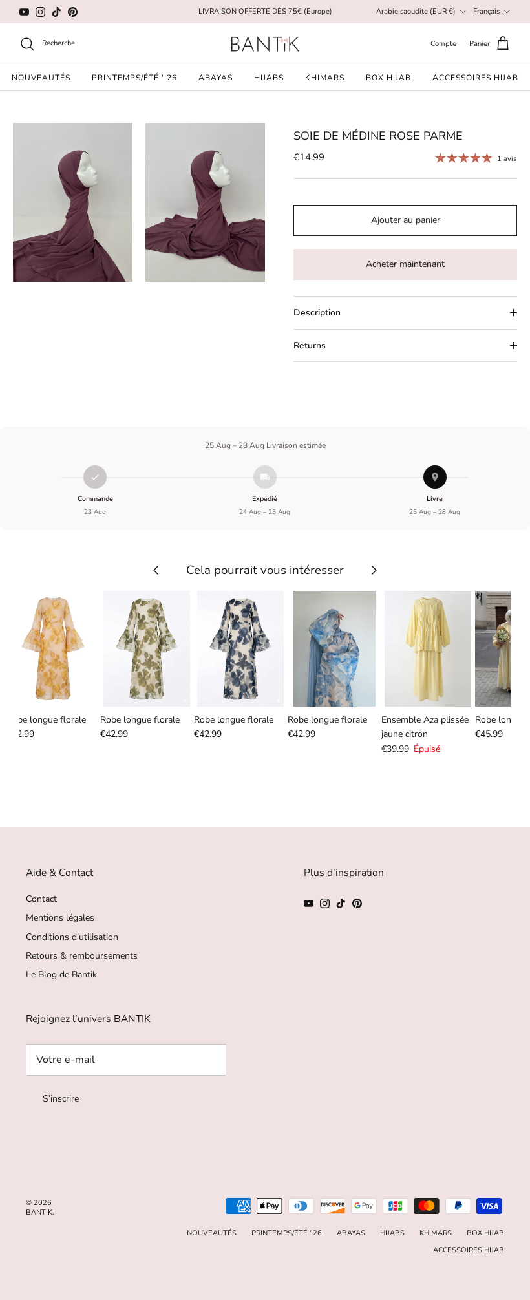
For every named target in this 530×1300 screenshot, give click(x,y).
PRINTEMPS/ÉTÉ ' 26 (134, 77)
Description (317, 312)
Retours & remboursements (82, 956)
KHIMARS (324, 77)
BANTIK (39, 1212)
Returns (309, 345)
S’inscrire (61, 1098)
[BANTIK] (265, 44)
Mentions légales (60, 917)
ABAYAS (215, 77)
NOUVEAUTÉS (41, 77)
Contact (41, 899)
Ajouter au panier (405, 220)
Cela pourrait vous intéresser (265, 570)
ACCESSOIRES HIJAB (475, 77)
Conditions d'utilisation (72, 937)
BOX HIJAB (388, 77)
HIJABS (269, 77)
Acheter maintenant (405, 264)
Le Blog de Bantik (61, 974)
